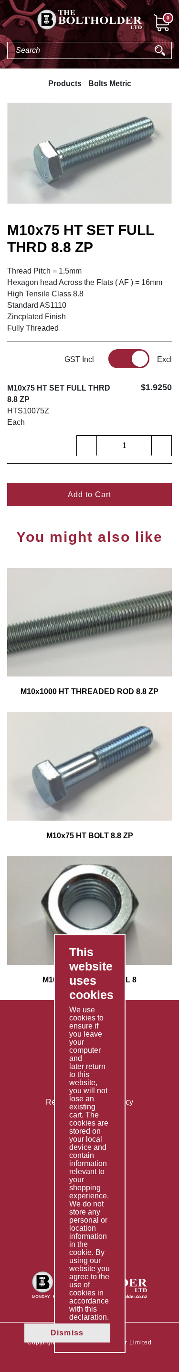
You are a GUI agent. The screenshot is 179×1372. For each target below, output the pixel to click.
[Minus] (87, 446)
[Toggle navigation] (7, 24)
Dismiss (67, 1333)
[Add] (161, 446)
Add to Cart (89, 494)
